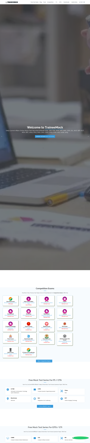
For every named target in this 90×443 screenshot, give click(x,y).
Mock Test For (45, 138)
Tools (44, 2)
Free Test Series (34, 2)
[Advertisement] (45, 278)
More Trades (45, 406)
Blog (41, 2)
